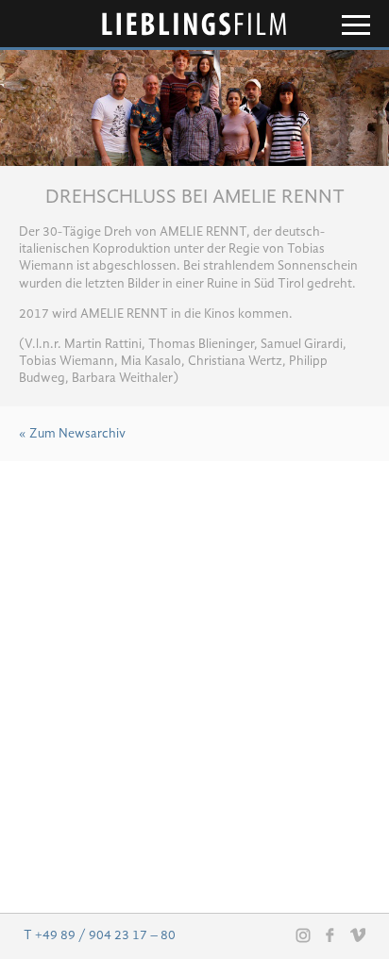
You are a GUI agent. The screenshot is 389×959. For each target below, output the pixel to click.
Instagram (303, 935)
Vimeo (357, 934)
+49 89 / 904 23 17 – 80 (105, 935)
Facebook (330, 934)
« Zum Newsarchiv (72, 433)
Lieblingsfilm (194, 24)
